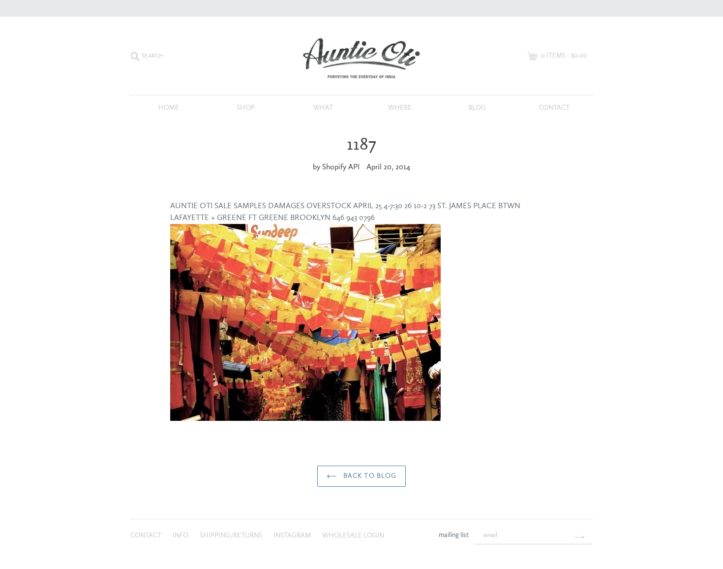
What (323, 107)
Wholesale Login (353, 535)
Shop (246, 107)
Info (181, 535)
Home (168, 107)
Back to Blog (369, 476)
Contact (554, 107)
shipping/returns (232, 535)
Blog (477, 107)
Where (400, 107)
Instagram (292, 535)
